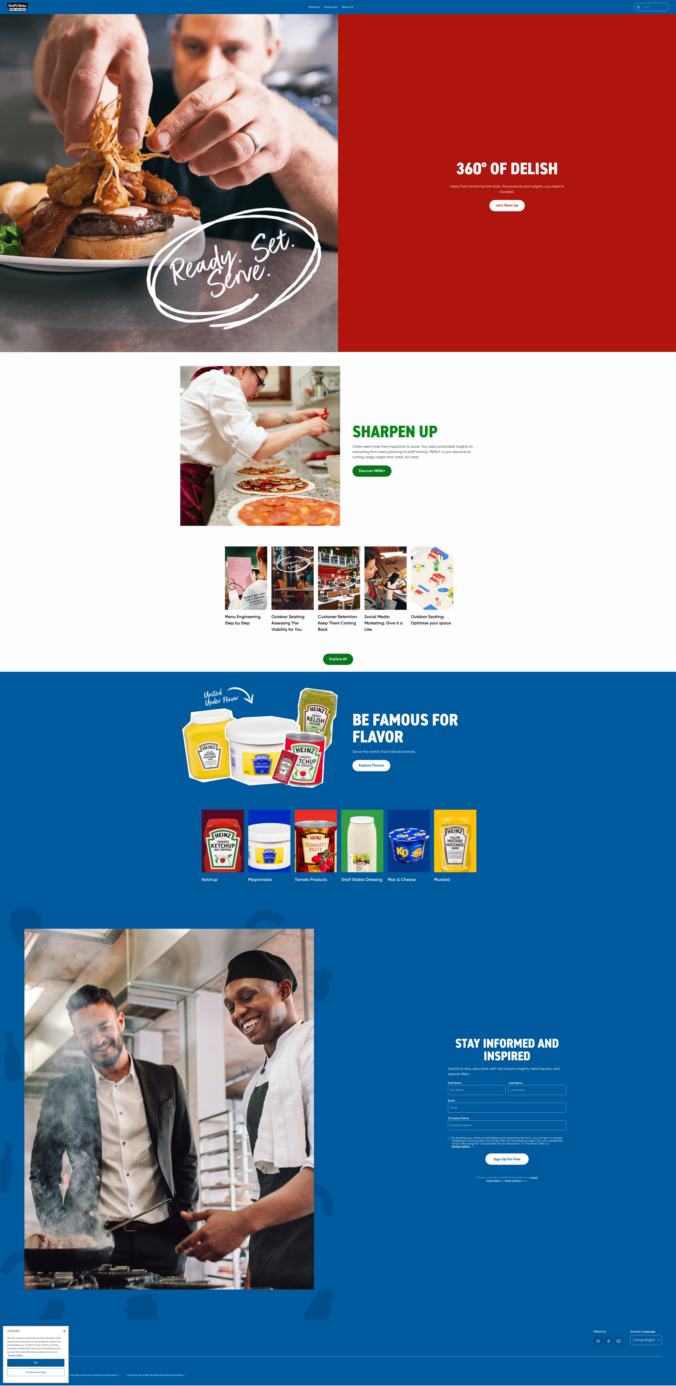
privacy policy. (463, 1146)
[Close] (64, 1331)
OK (35, 1362)
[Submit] (638, 7)
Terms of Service (513, 1180)
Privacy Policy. (15, 1355)
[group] (341, 590)
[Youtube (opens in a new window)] (618, 1341)
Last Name (515, 1083)
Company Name (458, 1118)
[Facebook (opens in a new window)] (608, 1341)
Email (451, 1100)
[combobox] (651, 7)
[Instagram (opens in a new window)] (598, 1341)
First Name (455, 1083)
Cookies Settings (36, 1372)
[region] (36, 1354)
